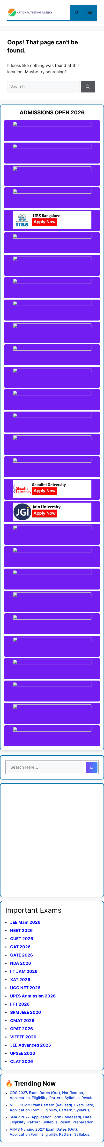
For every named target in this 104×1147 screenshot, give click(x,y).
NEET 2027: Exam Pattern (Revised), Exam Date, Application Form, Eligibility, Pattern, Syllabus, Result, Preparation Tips (52, 1108)
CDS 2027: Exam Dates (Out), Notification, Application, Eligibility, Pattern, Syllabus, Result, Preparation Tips (52, 1095)
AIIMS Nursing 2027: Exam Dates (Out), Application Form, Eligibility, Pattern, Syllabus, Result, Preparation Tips (50, 1132)
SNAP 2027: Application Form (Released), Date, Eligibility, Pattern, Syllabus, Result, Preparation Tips (51, 1120)
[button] (76, 12)
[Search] (88, 87)
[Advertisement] (52, 840)
